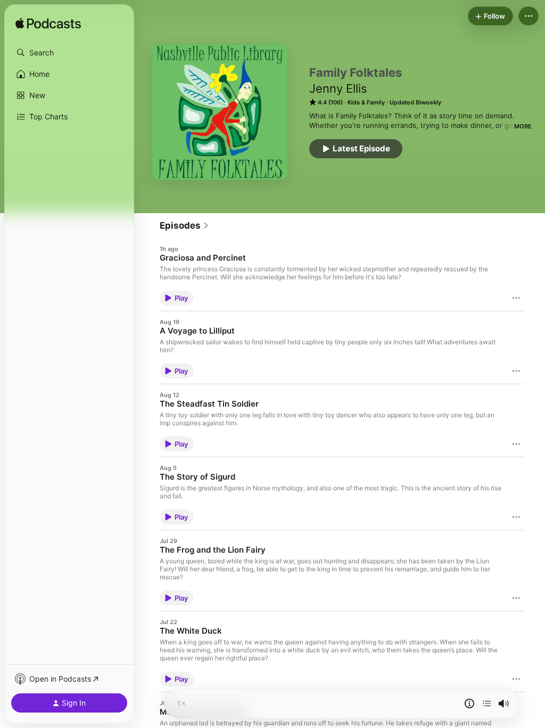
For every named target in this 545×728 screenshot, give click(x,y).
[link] (184, 225)
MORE (523, 126)
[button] (69, 53)
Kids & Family (366, 102)
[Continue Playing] (487, 703)
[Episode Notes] (469, 703)
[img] (48, 24)
